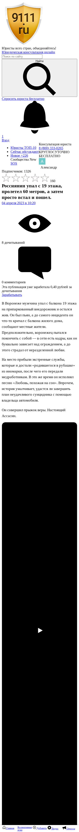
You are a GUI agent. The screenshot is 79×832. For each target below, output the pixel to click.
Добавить (41, 828)
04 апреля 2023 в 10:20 (19, 203)
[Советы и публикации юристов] (24, 44)
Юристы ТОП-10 (23, 148)
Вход (5, 140)
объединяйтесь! (44, 48)
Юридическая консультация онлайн (28, 52)
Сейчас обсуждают (25, 151)
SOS (14, 163)
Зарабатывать (12, 295)
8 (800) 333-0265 (51, 148)
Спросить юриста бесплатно (23, 99)
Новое (19, 155)
